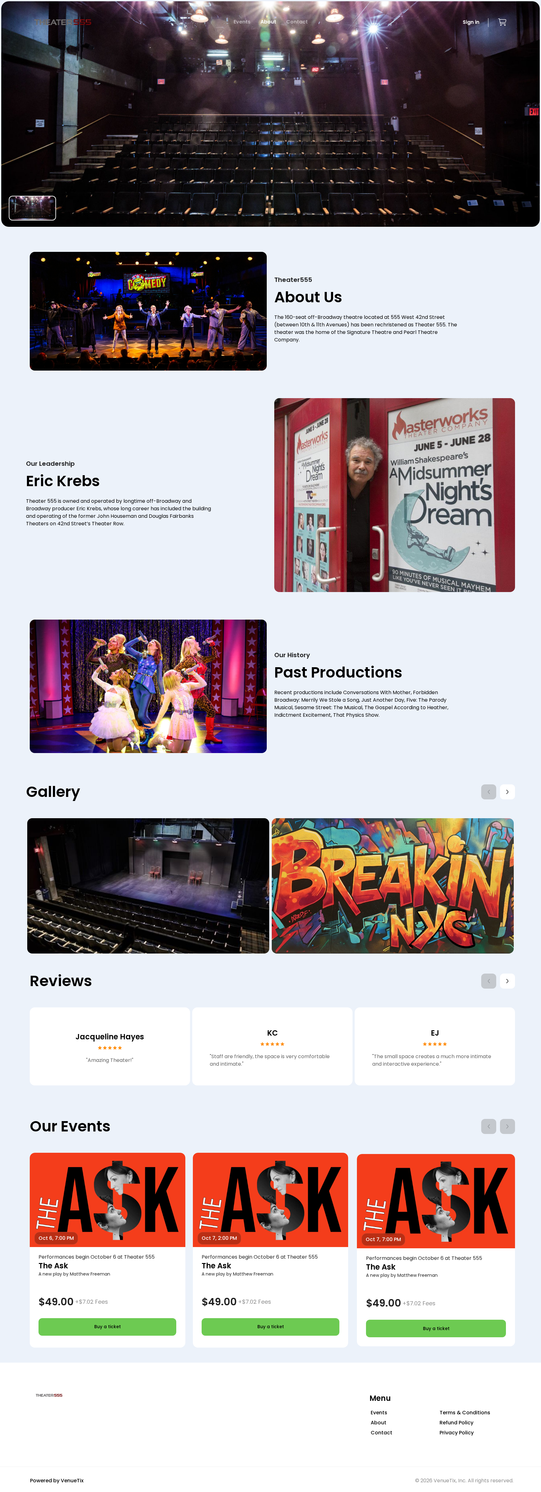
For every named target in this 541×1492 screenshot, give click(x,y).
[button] (502, 22)
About (268, 21)
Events (242, 21)
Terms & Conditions (465, 1412)
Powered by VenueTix (57, 1480)
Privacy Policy (457, 1432)
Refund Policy (456, 1422)
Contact (297, 21)
